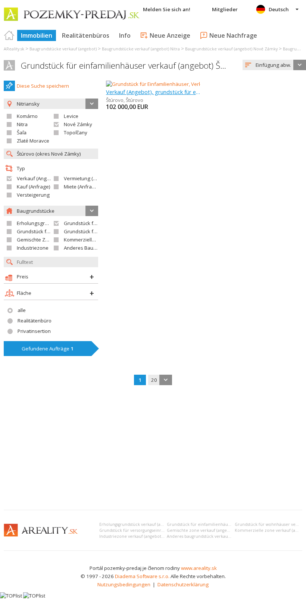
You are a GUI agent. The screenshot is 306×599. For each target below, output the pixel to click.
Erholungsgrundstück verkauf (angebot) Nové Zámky (150, 524)
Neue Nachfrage (233, 35)
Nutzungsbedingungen (123, 584)
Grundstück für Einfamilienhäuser (102, 223)
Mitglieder (225, 9)
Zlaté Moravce (33, 140)
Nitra (22, 124)
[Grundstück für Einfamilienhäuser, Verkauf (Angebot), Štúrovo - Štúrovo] (187, 84)
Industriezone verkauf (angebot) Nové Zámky (143, 536)
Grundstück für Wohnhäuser (49, 231)
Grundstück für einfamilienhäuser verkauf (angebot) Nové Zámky (231, 524)
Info (125, 35)
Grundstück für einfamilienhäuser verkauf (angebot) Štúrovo (132, 65)
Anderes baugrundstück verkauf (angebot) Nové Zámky (220, 536)
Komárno (27, 116)
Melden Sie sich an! (166, 9)
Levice (71, 116)
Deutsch (279, 9)
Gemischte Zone (35, 239)
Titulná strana (9, 35)
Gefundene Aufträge (48, 348)
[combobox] (274, 65)
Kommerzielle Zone (86, 239)
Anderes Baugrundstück (91, 247)
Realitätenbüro (34, 320)
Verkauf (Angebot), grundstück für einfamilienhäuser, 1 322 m (153, 92)
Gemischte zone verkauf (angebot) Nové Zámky (213, 530)
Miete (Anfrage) (81, 186)
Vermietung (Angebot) (89, 178)
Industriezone (33, 247)
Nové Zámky (78, 124)
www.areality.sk (199, 568)
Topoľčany (75, 132)
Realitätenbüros (85, 35)
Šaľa (21, 132)
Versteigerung (33, 194)
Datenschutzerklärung (183, 584)
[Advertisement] (153, 448)
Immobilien (36, 35)
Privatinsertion (34, 331)
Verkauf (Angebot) (38, 178)
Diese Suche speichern (43, 85)
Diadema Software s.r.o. (142, 576)
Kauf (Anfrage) (33, 186)
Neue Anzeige (170, 35)
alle (22, 310)
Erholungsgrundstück (41, 223)
